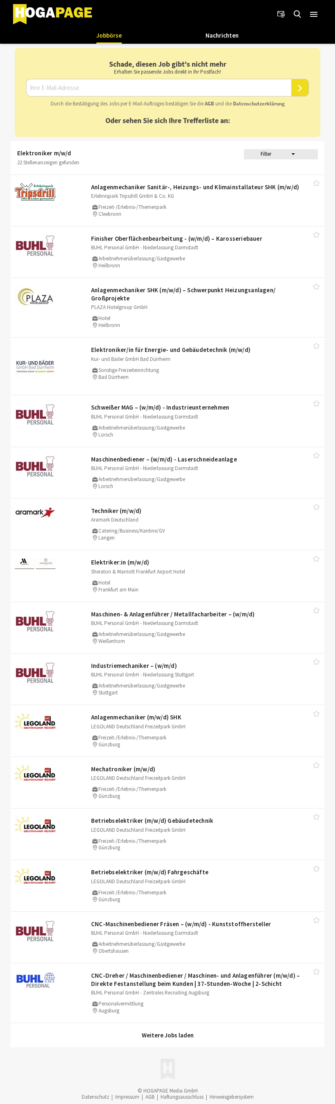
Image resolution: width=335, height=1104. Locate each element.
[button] (314, 14)
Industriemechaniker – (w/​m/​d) (134, 666)
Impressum (127, 1096)
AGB (209, 103)
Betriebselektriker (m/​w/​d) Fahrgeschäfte (149, 872)
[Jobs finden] (297, 14)
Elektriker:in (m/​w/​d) (120, 562)
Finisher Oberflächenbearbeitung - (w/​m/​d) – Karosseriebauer (176, 238)
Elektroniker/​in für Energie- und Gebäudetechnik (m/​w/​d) (170, 350)
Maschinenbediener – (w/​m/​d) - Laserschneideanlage (164, 459)
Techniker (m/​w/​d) (116, 511)
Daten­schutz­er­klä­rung (259, 103)
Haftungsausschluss (182, 1096)
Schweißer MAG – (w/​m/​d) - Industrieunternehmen (160, 407)
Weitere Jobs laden (168, 1035)
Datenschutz (95, 1096)
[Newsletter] (281, 14)
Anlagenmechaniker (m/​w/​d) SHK (136, 717)
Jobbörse (109, 35)
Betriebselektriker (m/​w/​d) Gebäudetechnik (152, 820)
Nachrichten (222, 35)
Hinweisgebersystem (232, 1096)
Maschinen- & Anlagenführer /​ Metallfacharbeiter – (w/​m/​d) (173, 614)
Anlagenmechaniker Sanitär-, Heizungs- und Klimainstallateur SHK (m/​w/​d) (195, 187)
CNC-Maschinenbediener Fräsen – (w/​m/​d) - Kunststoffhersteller (181, 924)
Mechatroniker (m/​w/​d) (123, 769)
